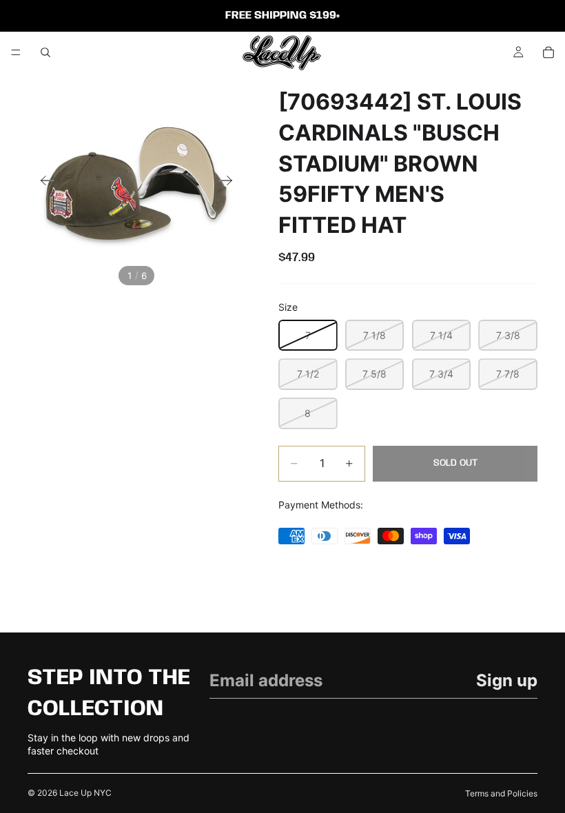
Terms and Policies (501, 793)
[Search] (45, 52)
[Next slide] (229, 182)
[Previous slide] (43, 182)
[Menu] (16, 52)
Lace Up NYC (85, 793)
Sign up (506, 680)
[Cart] (548, 52)
